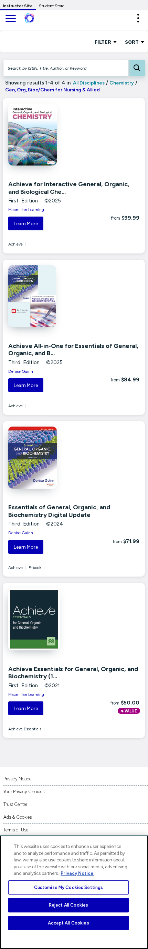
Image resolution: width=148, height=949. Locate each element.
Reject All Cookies (68, 905)
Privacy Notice (17, 778)
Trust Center (15, 804)
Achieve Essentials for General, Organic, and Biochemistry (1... (73, 672)
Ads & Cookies (17, 817)
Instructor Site (18, 5)
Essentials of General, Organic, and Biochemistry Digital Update (59, 511)
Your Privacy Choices (23, 791)
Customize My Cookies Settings (68, 887)
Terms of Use (15, 829)
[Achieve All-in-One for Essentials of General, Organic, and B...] (50, 296)
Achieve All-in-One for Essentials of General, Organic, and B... (73, 349)
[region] (74, 892)
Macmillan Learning (26, 209)
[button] (138, 18)
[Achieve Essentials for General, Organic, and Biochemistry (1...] (50, 619)
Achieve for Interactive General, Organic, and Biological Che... (68, 188)
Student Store (51, 5)
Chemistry (121, 83)
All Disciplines (88, 83)
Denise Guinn (20, 371)
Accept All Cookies (68, 923)
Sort (132, 41)
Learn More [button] (26, 224)
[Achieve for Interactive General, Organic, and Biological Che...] (50, 134)
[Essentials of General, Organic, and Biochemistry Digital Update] (50, 458)
